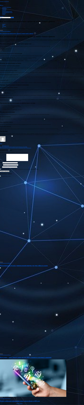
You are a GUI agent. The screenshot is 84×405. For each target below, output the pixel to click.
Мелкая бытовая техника (7, 11)
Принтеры (4, 9)
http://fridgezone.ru (5, 145)
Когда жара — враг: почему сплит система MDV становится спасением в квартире (25, 357)
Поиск (1, 16)
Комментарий (3, 160)
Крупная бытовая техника (7, 12)
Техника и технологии (4, 1)
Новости (4, 13)
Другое (3, 14)
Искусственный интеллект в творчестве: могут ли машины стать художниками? (15, 147)
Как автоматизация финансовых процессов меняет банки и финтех (16, 33)
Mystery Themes (20, 403)
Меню (2, 5)
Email (1, 164)
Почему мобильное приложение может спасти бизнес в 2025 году (20, 401)
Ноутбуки (4, 10)
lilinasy (9, 31)
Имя (1, 162)
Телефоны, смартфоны (6, 7)
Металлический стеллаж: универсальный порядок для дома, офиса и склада (24, 265)
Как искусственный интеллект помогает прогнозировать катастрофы (13, 146)
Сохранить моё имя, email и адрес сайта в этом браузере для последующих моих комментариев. (20, 169)
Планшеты (4, 8)
